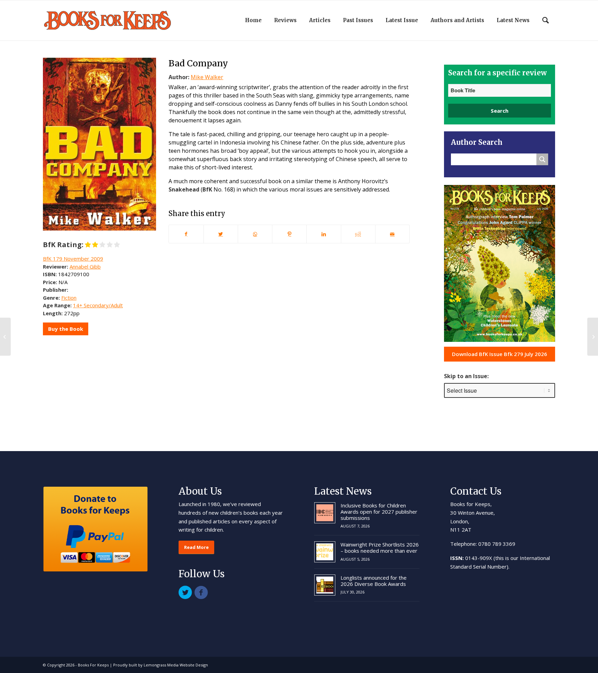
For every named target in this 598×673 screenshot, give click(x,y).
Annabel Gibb (85, 266)
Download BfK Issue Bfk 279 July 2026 (499, 353)
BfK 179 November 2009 (73, 258)
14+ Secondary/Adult (98, 305)
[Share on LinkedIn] (324, 234)
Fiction (68, 297)
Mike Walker (207, 77)
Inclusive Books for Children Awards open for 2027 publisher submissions (379, 511)
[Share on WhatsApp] (255, 234)
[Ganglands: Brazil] (5, 337)
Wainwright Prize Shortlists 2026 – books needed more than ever (380, 547)
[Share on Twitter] (221, 234)
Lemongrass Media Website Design (176, 664)
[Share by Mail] (392, 234)
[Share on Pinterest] (289, 234)
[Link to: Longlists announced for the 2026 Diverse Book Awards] (324, 585)
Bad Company (198, 63)
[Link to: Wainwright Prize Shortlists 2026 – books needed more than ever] (324, 551)
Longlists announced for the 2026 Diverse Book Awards (374, 580)
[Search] (545, 20)
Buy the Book (65, 328)
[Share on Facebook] (186, 234)
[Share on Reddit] (358, 234)
